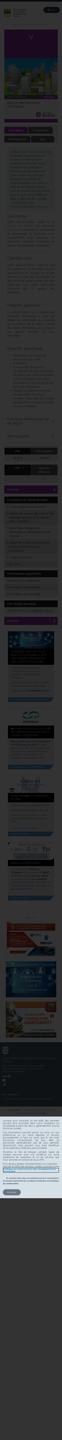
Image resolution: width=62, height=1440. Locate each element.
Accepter (11, 1192)
